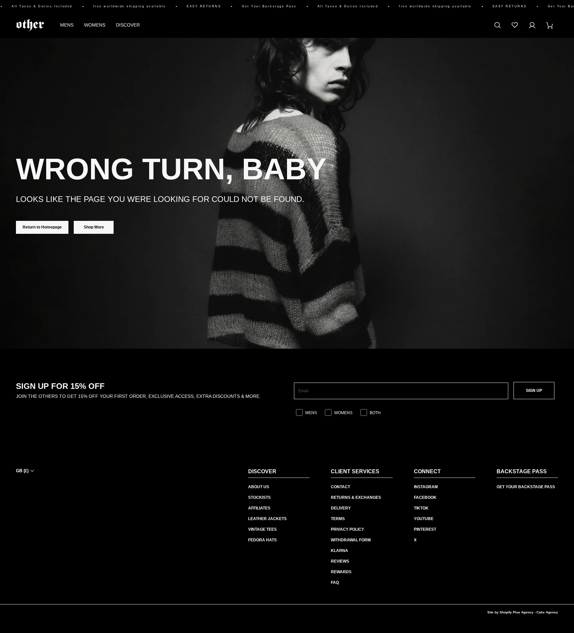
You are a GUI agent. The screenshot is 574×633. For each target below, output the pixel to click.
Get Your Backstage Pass (260, 6)
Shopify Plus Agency (516, 612)
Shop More (94, 227)
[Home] (30, 25)
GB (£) (22, 470)
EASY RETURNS (194, 6)
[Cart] (549, 25)
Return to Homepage (42, 227)
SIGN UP (534, 390)
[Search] (497, 25)
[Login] (532, 25)
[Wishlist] (515, 25)
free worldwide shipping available (120, 6)
